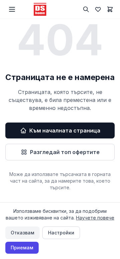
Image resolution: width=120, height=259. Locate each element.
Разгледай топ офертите (65, 152)
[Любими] (98, 9)
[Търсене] (86, 9)
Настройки (61, 232)
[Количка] (110, 9)
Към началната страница (64, 130)
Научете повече (95, 217)
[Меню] (12, 9)
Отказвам (22, 232)
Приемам (22, 247)
